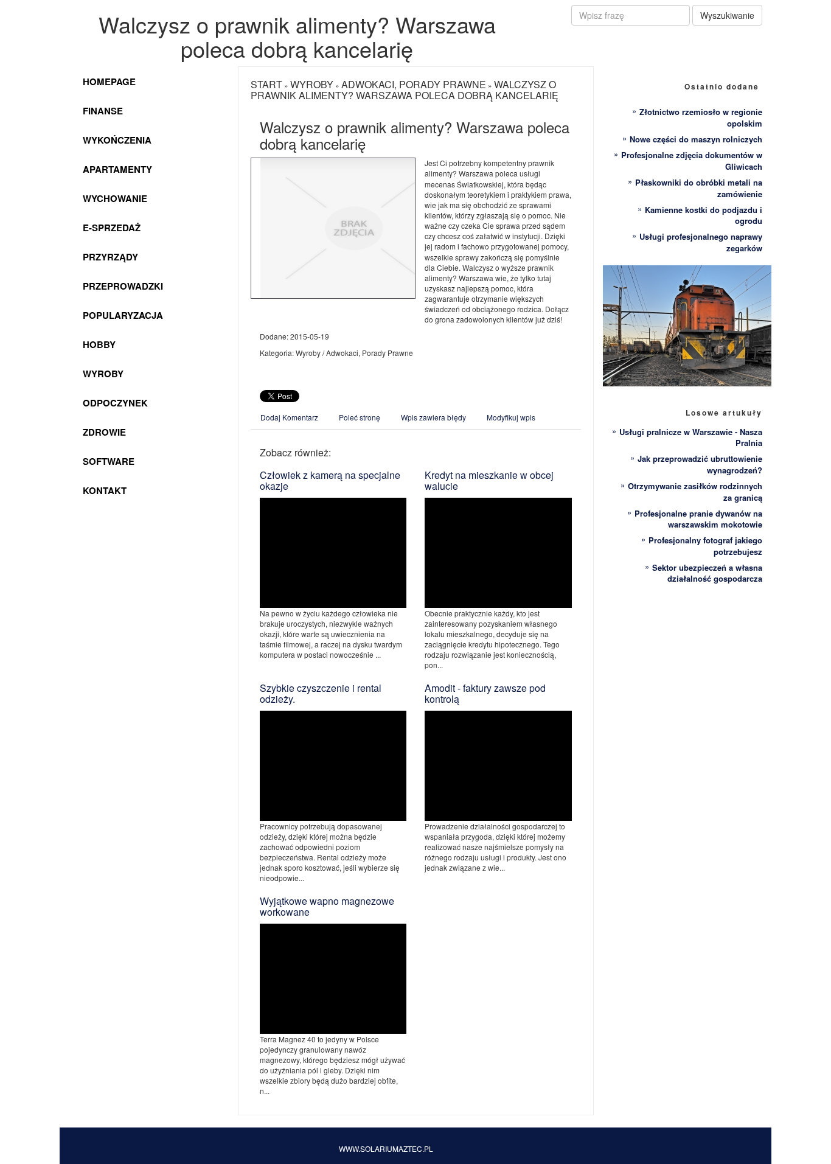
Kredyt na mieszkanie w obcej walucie (489, 480)
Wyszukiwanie (727, 15)
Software (108, 461)
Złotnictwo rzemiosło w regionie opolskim (700, 117)
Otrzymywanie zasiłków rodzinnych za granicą (695, 491)
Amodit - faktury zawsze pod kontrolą (485, 693)
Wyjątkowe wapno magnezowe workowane (327, 906)
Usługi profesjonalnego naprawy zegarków (700, 242)
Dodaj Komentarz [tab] (289, 417)
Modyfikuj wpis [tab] (511, 417)
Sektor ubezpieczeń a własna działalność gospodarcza (707, 573)
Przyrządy (110, 256)
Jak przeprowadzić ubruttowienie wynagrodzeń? (700, 464)
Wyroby (103, 373)
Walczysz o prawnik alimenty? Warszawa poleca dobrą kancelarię (404, 89)
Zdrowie (104, 432)
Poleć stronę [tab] (359, 417)
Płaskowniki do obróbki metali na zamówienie (698, 188)
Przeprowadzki (123, 286)
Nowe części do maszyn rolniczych (696, 139)
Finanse (103, 110)
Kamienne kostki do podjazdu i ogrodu (703, 215)
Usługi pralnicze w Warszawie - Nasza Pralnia (690, 437)
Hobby (99, 344)
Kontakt (105, 490)
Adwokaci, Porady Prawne (413, 84)
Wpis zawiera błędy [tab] (433, 417)
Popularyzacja (123, 315)
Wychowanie (115, 198)
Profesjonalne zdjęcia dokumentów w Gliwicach (691, 160)
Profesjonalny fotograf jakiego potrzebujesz (705, 545)
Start (266, 84)
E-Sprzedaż (112, 227)
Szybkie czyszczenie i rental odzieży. (320, 693)
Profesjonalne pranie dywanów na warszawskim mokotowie (698, 519)
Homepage (109, 81)
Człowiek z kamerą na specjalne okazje (330, 480)
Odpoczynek (115, 402)
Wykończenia (117, 140)
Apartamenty (117, 169)
